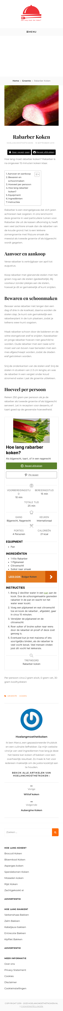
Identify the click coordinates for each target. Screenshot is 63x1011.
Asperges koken (13, 865)
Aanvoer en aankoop (19, 173)
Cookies (9, 976)
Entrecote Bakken (15, 933)
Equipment (14, 195)
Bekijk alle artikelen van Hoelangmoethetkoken (31, 774)
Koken (23, 696)
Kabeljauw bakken (15, 927)
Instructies (14, 202)
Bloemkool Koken (14, 859)
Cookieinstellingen (15, 988)
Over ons (9, 964)
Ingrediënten (15, 198)
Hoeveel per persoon (19, 184)
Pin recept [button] (33, 475)
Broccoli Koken (13, 853)
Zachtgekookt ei (14, 890)
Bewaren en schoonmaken (16, 179)
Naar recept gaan (20, 152)
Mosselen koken (14, 878)
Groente (26, 80)
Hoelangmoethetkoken (20, 143)
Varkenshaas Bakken (16, 914)
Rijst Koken (11, 884)
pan (46, 592)
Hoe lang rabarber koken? (18, 189)
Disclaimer (10, 982)
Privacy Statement (15, 970)
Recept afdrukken (45, 152)
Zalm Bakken (12, 921)
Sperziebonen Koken (16, 872)
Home (16, 80)
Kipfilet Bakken (13, 939)
